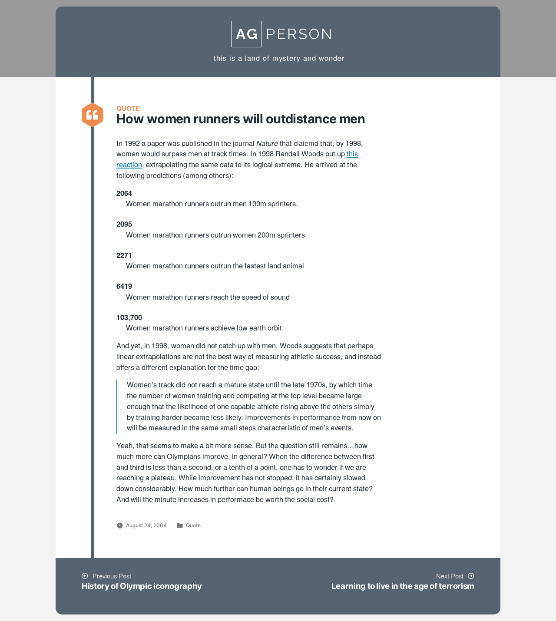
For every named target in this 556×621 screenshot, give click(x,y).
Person (285, 34)
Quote (193, 525)
